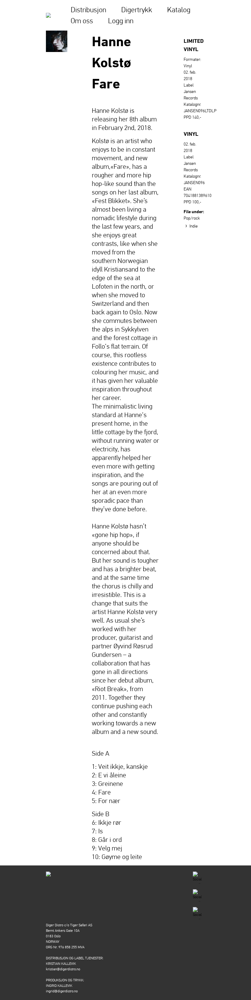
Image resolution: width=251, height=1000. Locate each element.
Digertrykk (136, 10)
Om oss (82, 21)
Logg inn (120, 21)
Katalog (178, 10)
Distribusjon (88, 10)
